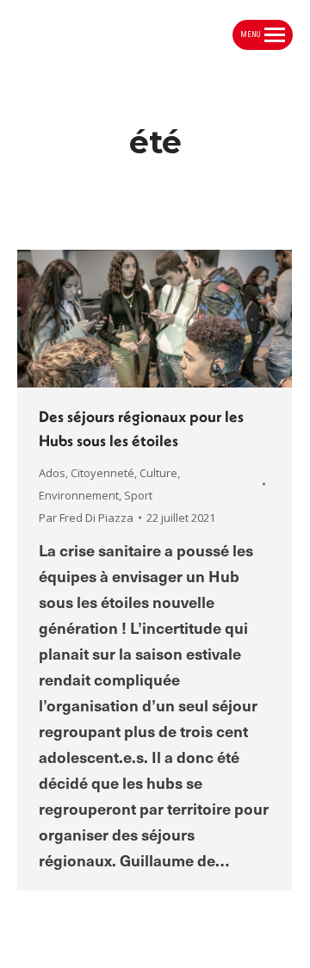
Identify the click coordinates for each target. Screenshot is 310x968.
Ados (52, 473)
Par (86, 517)
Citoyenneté (102, 473)
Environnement (79, 495)
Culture (158, 473)
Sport (138, 495)
